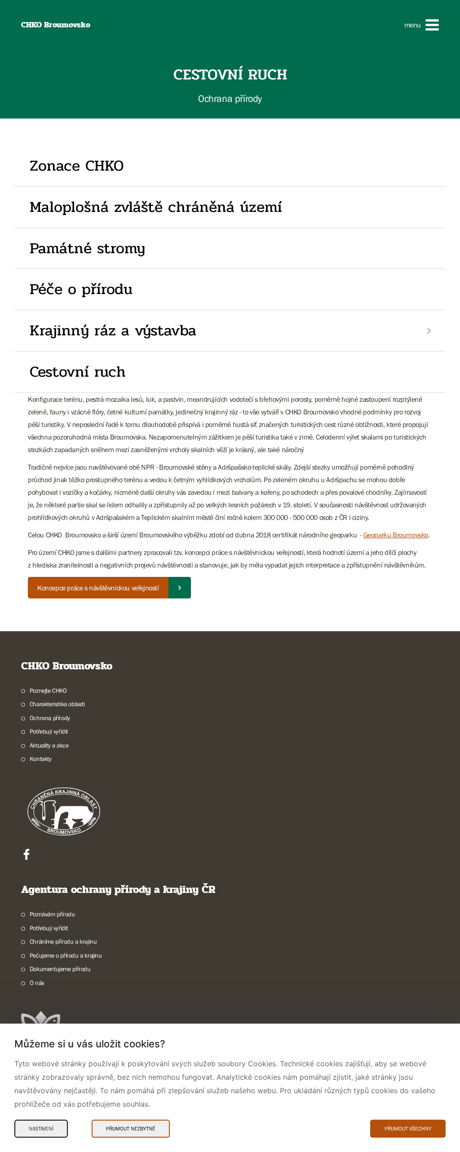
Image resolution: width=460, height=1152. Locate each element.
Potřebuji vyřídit (49, 731)
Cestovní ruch (78, 371)
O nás (37, 982)
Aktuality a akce (49, 745)
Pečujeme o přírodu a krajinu (66, 955)
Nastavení (41, 1129)
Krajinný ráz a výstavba (113, 330)
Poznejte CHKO (48, 690)
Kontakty (41, 758)
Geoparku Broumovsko (395, 535)
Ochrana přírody (50, 717)
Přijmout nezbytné (130, 1129)
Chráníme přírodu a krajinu (63, 941)
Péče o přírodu (81, 289)
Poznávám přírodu (52, 914)
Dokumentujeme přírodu (60, 968)
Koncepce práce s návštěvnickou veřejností (98, 588)
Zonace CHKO (77, 165)
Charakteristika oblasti (57, 704)
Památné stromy (87, 248)
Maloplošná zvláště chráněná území (156, 207)
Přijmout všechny (408, 1129)
